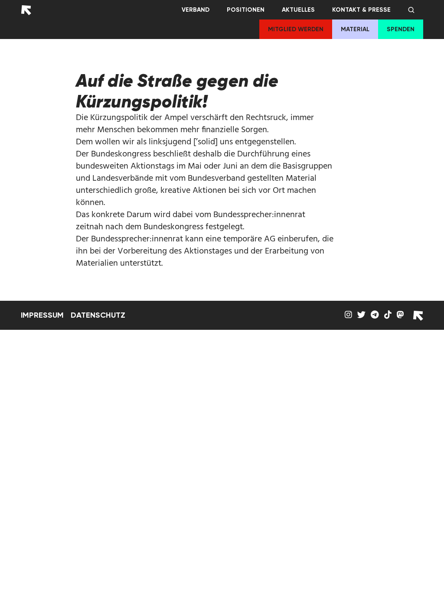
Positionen (245, 9)
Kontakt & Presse (361, 9)
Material (355, 29)
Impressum (42, 315)
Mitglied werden (295, 29)
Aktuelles (298, 9)
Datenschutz (98, 315)
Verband (195, 9)
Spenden (401, 29)
